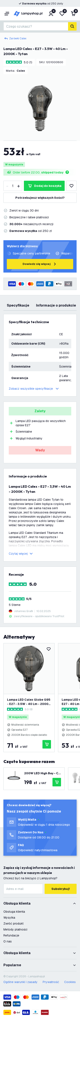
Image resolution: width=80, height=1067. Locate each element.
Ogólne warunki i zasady (20, 982)
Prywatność (51, 982)
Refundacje (11, 935)
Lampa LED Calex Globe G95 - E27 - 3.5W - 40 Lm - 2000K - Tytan (29, 702)
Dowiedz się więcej (37, 264)
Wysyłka (9, 917)
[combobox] (35, 26)
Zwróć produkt (13, 923)
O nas (7, 941)
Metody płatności (15, 929)
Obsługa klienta (14, 912)
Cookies (70, 982)
